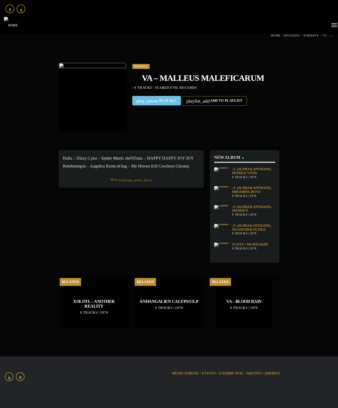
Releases (292, 35)
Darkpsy (311, 35)
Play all (157, 101)
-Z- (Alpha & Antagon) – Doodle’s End (252, 171)
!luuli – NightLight (250, 244)
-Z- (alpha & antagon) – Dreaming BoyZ (252, 190)
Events (209, 373)
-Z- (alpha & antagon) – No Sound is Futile (252, 227)
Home (275, 35)
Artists (254, 373)
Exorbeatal (231, 373)
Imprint (272, 373)
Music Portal (185, 373)
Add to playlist (214, 101)
